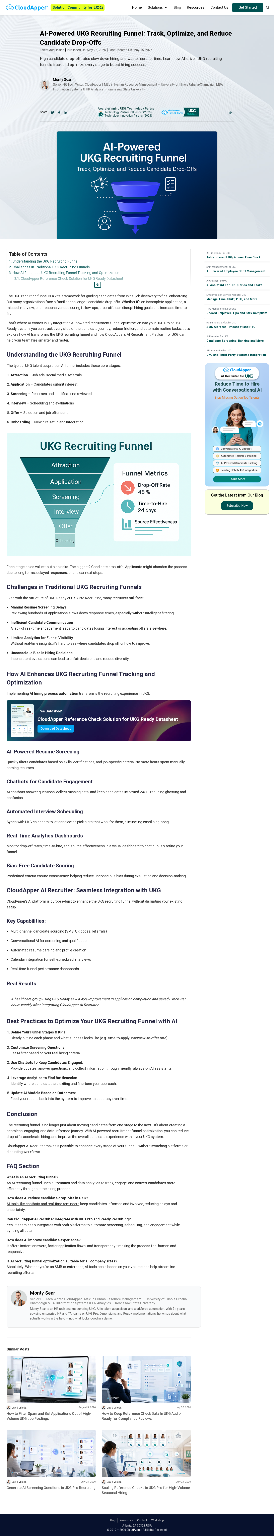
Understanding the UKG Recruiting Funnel (45, 261)
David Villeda (19, 1408)
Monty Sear (62, 79)
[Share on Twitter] (52, 112)
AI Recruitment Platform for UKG (153, 334)
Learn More (237, 479)
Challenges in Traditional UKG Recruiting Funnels (51, 267)
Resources (126, 1520)
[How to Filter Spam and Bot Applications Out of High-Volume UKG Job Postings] (51, 1379)
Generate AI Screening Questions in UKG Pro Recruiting (51, 1487)
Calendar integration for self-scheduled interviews (51, 959)
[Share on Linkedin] (66, 112)
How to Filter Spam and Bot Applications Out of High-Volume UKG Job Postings (49, 1416)
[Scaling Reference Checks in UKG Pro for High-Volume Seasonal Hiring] (146, 1453)
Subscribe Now (237, 505)
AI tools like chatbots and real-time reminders (43, 1204)
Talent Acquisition (52, 50)
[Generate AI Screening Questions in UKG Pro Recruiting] (51, 1453)
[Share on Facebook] (59, 112)
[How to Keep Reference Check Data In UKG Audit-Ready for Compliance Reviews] (146, 1379)
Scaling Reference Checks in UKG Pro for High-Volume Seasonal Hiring (146, 1490)
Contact (142, 1520)
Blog (113, 1520)
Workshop (157, 1520)
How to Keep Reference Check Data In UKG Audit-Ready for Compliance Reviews (141, 1416)
